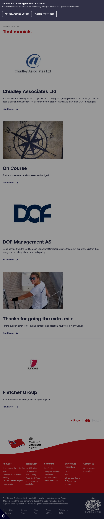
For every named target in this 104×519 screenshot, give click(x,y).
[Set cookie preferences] (5, 513)
